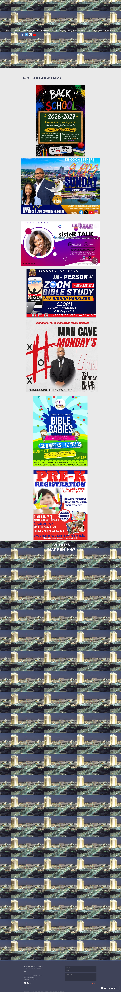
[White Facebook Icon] (31, 983)
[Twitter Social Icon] (26, 34)
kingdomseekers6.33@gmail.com (33, 976)
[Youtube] (34, 34)
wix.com (62, 991)
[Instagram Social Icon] (30, 34)
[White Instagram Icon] (28, 983)
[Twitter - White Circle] (25, 983)
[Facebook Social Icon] (22, 34)
